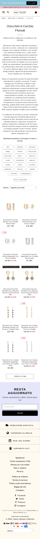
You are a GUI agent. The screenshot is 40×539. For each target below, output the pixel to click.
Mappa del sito (20, 487)
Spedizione (20, 458)
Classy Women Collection (23, 519)
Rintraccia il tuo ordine (20, 465)
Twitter (21, 499)
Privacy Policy (31, 510)
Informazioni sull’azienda (20, 516)
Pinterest (21, 502)
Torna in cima (20, 376)
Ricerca (20, 471)
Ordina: (6, 188)
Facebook (21, 495)
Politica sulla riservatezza (20, 483)
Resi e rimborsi (20, 468)
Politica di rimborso (20, 477)
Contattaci (20, 490)
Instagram (21, 506)
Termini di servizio (20, 480)
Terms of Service (18, 512)
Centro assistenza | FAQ (20, 461)
